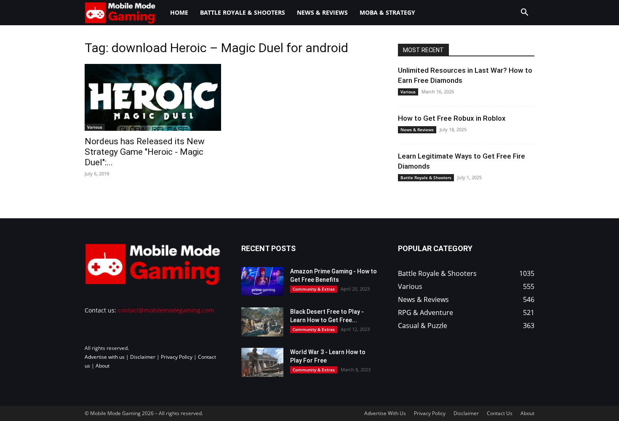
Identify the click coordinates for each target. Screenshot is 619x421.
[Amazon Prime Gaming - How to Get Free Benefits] (262, 281)
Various (94, 127)
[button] (524, 13)
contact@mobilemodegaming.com (166, 310)
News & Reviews (322, 12)
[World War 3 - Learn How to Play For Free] (262, 362)
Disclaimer (142, 356)
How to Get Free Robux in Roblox (452, 118)
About (102, 365)
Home (179, 12)
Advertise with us (105, 356)
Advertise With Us (385, 413)
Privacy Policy (176, 356)
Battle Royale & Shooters (242, 12)
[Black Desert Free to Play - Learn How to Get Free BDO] (262, 321)
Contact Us (499, 413)
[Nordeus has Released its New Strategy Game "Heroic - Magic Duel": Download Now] (153, 97)
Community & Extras (314, 289)
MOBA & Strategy (387, 12)
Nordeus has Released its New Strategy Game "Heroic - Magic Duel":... (145, 151)
